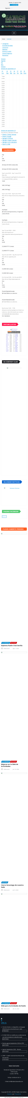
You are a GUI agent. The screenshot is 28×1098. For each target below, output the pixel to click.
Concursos (5, 47)
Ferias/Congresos (7, 53)
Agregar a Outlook (7, 138)
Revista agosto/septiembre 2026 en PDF (13, 1043)
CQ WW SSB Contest (7, 273)
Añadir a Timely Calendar (9, 134)
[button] (9, 132)
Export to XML (6, 144)
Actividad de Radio (7, 45)
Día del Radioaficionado (8, 300)
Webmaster (7, 648)
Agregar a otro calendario (9, 142)
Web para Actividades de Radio (13, 1006)
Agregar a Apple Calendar (9, 140)
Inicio (3, 39)
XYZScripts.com (20, 1097)
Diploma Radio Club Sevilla (11, 645)
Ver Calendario (6, 316)
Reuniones (5, 55)
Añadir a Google (6, 136)
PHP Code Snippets (8, 1097)
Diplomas (4, 49)
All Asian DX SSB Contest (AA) (10, 169)
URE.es (4, 1023)
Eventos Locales (6, 51)
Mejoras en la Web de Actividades (9, 765)
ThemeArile (18, 1094)
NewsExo (9, 1094)
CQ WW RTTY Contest (8, 250)
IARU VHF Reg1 (6, 189)
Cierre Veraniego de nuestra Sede (12, 886)
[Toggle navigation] (14, 32)
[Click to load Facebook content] (4, 516)
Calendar (9, 39)
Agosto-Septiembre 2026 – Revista (11, 1049)
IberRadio (4, 220)
